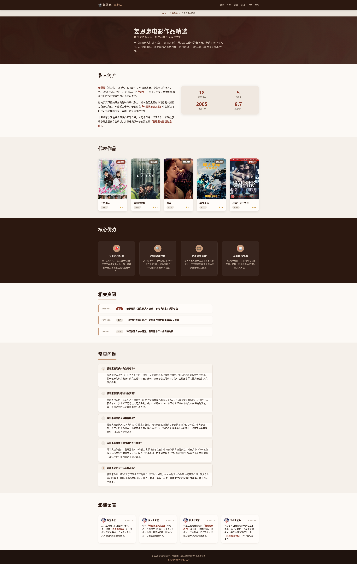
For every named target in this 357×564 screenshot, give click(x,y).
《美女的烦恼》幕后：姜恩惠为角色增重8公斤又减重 (152, 319)
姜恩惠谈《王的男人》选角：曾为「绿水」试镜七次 (152, 308)
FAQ (250, 4)
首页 (164, 13)
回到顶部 (171, 559)
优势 (236, 4)
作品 (229, 4)
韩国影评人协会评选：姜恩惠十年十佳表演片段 (149, 331)
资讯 (243, 4)
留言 (257, 4)
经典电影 (174, 13)
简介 (222, 4)
